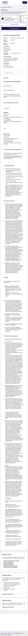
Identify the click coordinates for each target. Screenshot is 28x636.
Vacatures (2, 634)
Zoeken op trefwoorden (8, 562)
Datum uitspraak (6, 40)
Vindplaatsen (6, 63)
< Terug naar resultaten (14, 28)
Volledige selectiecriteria (8, 594)
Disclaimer (9, 634)
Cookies (11, 633)
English (2, 633)
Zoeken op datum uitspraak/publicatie (11, 560)
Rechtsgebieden (7, 49)
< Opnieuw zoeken (14, 24)
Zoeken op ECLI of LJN (8, 563)
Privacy (8, 633)
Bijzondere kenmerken (6, 54)
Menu (24, 2)
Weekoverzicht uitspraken (8, 607)
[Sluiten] (25, 18)
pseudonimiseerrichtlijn (9, 19)
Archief (6, 634)
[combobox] (14, 73)
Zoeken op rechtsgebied (9, 564)
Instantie (5, 38)
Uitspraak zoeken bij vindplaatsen (11, 567)
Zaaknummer (6, 46)
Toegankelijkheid (16, 633)
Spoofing (21, 633)
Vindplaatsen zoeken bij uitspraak (11, 565)
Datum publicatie (6, 44)
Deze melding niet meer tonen (20, 18)
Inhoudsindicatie (7, 56)
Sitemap (5, 633)
